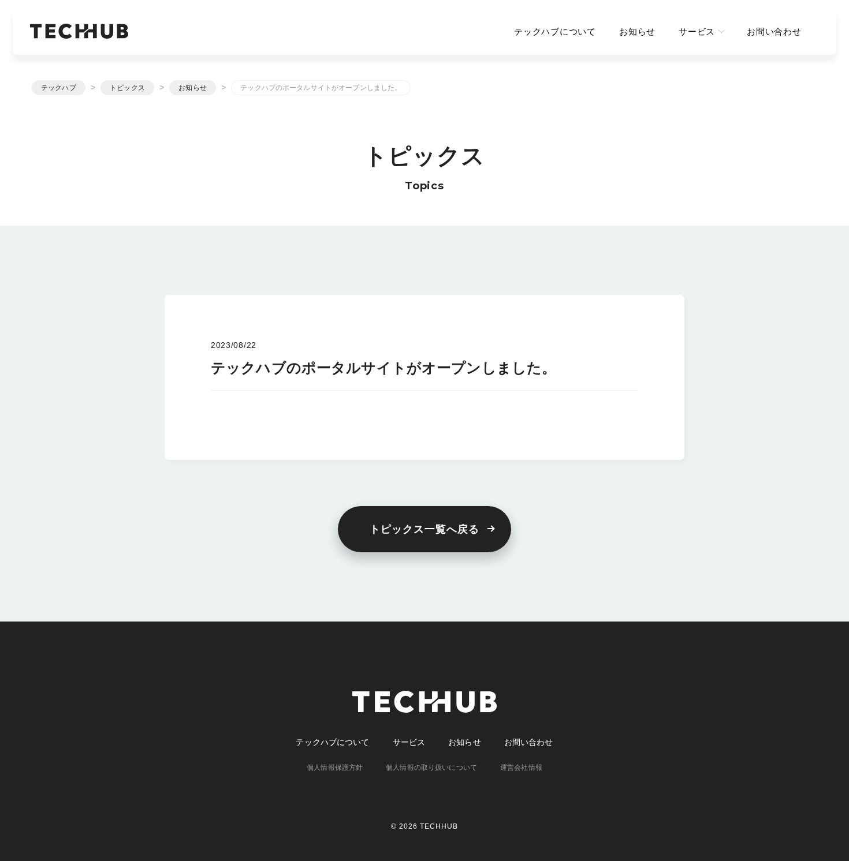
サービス (697, 31)
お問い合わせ (774, 31)
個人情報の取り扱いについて (431, 767)
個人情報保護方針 (335, 767)
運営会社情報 (521, 767)
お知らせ (637, 31)
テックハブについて (555, 31)
